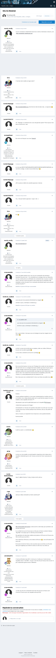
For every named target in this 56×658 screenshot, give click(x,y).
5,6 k (9, 568)
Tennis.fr (34, 138)
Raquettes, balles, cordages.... (24, 16)
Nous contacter (28, 652)
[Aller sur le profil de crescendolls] (8, 277)
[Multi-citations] (17, 51)
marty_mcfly (12, 15)
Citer (20, 51)
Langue (21, 652)
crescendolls (8, 272)
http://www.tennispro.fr (21, 243)
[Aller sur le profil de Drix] (8, 83)
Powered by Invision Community (28, 655)
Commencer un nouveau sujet (29, 22)
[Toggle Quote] (17, 319)
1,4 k (9, 90)
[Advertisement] (18, 65)
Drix (8, 78)
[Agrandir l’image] (52, 106)
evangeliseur (8, 135)
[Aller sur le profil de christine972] (8, 561)
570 (9, 41)
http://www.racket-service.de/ (23, 526)
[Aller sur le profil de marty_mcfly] (4, 16)
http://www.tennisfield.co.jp (22, 106)
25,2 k (9, 439)
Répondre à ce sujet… (15, 618)
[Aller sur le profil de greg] (8, 456)
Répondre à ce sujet (47, 22)
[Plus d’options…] (52, 28)
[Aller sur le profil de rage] (8, 496)
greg (8, 451)
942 (9, 463)
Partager (39, 15)
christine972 (8, 556)
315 (9, 285)
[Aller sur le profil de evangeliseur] (8, 140)
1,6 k (9, 504)
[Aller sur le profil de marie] (8, 432)
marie (8, 426)
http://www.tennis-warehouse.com (24, 33)
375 (9, 148)
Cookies (35, 652)
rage (8, 491)
